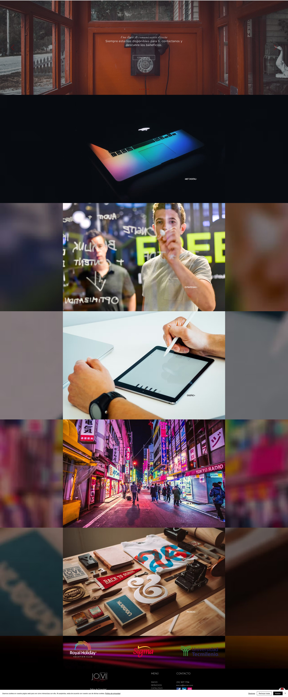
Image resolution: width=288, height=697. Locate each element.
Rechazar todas (264, 693)
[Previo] (12, 48)
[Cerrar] (285, 693)
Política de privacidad (112, 693)
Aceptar (278, 693)
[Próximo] (275, 48)
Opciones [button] (251, 693)
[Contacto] (148, 89)
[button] (183, 673)
